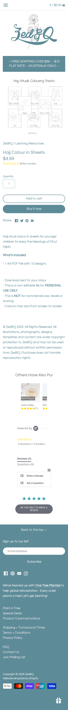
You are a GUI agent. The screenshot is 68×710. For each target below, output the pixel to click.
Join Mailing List (14, 657)
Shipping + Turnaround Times (24, 627)
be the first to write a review (34, 509)
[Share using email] (32, 220)
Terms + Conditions (16, 632)
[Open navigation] (5, 5)
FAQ (6, 647)
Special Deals (12, 613)
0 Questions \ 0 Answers (31, 444)
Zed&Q (8, 143)
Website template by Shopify (20, 678)
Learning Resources (29, 143)
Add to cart (34, 198)
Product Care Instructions (21, 618)
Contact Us (11, 652)
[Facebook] (6, 573)
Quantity (8, 176)
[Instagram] (26, 573)
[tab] (24, 459)
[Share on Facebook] (16, 220)
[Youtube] (19, 573)
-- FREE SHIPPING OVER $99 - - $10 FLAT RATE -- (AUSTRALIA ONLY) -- (34, 64)
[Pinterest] (13, 573)
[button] (34, 475)
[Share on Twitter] (21, 220)
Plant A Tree (11, 608)
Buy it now (34, 209)
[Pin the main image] (27, 220)
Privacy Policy (12, 638)
